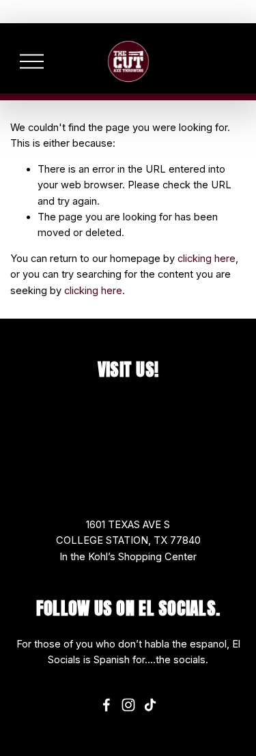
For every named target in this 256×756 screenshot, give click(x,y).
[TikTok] (150, 705)
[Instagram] (128, 705)
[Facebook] (106, 705)
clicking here (206, 258)
